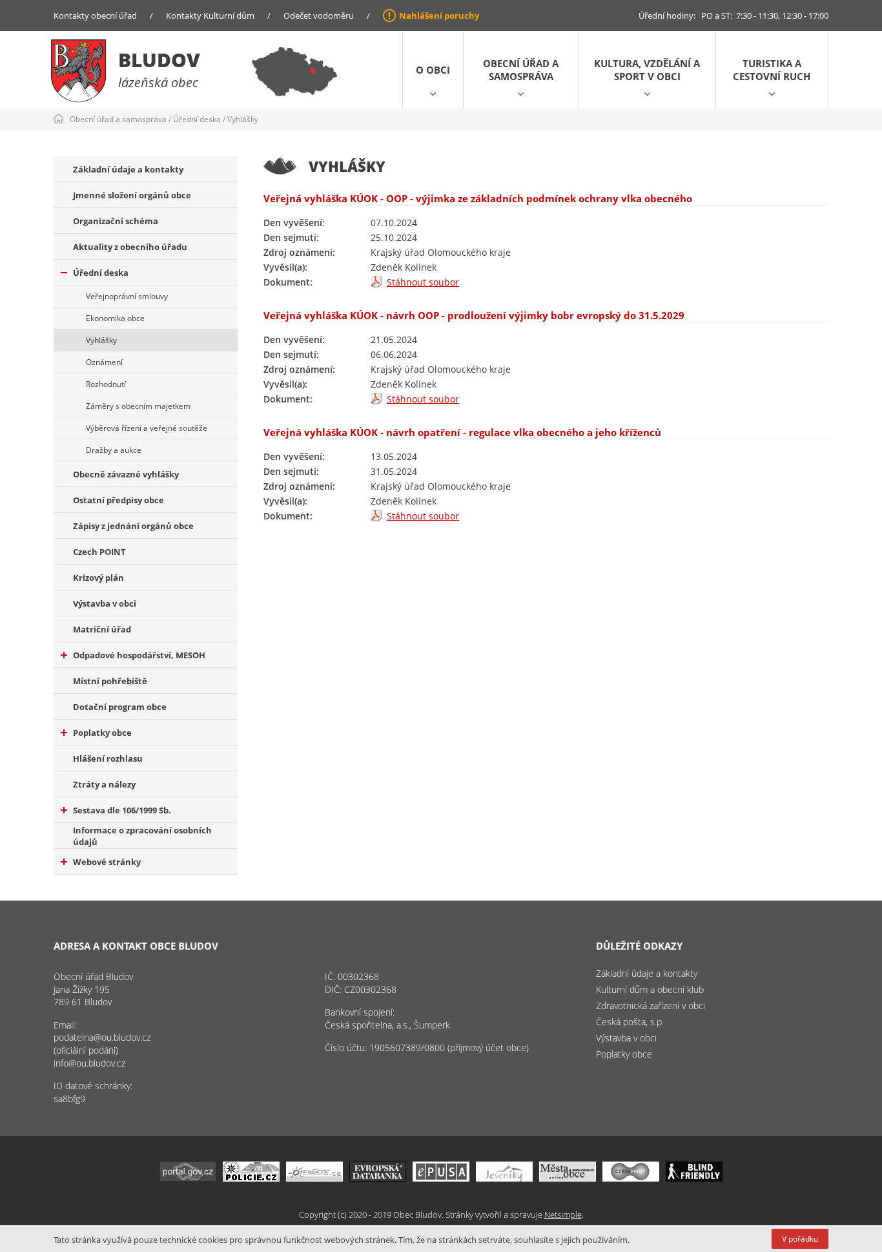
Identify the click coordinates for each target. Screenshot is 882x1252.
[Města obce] (567, 1178)
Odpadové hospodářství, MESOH (139, 655)
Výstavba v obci (104, 603)
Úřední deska (197, 119)
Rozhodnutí (106, 384)
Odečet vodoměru (318, 15)
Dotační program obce (120, 707)
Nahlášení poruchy (439, 15)
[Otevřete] (314, 1178)
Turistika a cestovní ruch (771, 70)
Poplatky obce (102, 732)
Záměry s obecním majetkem (138, 406)
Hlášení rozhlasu (108, 758)
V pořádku (800, 1238)
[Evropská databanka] (377, 1178)
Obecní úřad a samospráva (521, 70)
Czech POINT (99, 552)
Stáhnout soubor (423, 282)
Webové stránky (107, 862)
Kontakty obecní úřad (95, 15)
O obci (433, 69)
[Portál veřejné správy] (188, 1178)
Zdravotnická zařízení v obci (650, 1005)
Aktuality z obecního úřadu (130, 247)
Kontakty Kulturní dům (210, 15)
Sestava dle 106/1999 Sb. (122, 810)
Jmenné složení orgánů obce (132, 195)
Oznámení (104, 362)
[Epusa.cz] (441, 1178)
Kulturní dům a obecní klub (650, 989)
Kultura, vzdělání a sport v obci (647, 70)
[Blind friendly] (694, 1178)
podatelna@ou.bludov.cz (102, 1037)
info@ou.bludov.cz (89, 1063)
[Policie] (251, 1178)
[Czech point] (630, 1178)
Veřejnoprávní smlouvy (127, 296)
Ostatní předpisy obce (118, 500)
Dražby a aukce (113, 449)
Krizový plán (98, 577)
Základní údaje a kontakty (128, 169)
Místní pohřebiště (110, 681)
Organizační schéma (115, 221)
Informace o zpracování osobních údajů (142, 836)
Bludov (159, 60)
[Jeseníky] (504, 1178)
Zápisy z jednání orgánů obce (133, 526)
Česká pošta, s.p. (630, 1022)
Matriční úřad (102, 629)
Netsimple (563, 1214)
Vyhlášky (242, 119)
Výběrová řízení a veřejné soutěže (146, 428)
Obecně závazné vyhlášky (126, 474)
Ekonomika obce (115, 318)
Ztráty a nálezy (104, 784)
